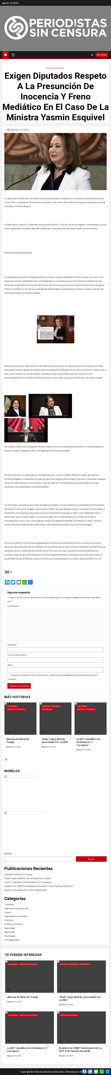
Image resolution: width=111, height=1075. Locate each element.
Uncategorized (11, 939)
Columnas (12, 706)
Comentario (14, 605)
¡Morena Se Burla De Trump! (18, 874)
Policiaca (8, 920)
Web (9, 665)
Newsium (70, 1071)
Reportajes (47, 709)
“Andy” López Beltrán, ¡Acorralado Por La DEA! (27, 878)
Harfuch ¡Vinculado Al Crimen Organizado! (25, 889)
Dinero (7, 912)
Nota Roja (102, 54)
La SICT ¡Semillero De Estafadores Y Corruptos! (88, 742)
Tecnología (9, 935)
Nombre (12, 644)
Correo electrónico (17, 654)
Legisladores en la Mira (15, 916)
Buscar (8, 853)
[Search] (92, 54)
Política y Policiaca (55, 68)
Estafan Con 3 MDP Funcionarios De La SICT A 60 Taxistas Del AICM (38, 886)
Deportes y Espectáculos (16, 908)
